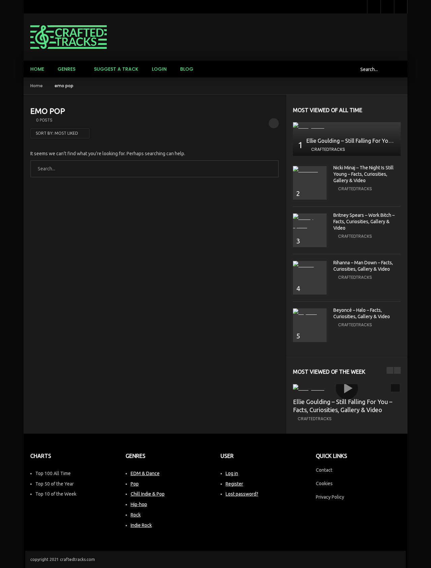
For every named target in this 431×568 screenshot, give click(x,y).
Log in (232, 473)
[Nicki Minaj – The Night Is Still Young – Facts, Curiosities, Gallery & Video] (310, 170)
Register (234, 484)
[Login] (400, 6)
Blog (186, 69)
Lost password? (242, 494)
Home (37, 69)
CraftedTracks (328, 149)
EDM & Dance (145, 473)
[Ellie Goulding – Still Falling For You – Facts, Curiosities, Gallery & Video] (347, 126)
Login (159, 69)
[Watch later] (373, 6)
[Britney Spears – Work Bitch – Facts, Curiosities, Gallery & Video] (310, 221)
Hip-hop (139, 504)
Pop (135, 484)
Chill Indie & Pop (148, 494)
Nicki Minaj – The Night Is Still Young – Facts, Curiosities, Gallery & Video (363, 174)
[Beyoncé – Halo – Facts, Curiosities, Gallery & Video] (310, 312)
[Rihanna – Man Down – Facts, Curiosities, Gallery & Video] (310, 265)
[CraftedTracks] (68, 37)
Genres (66, 69)
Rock (136, 514)
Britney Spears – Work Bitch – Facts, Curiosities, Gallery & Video (364, 221)
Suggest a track (116, 69)
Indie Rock (141, 525)
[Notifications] (387, 6)
